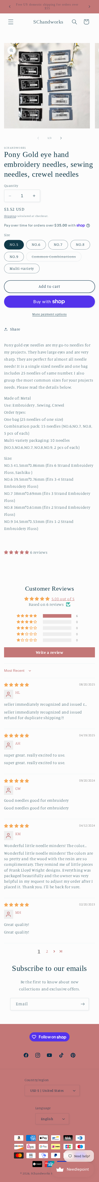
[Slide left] (38, 138)
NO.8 (80, 244)
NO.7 (58, 244)
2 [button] (47, 951)
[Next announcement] (89, 6)
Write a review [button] (49, 652)
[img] (16, 684)
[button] (10, 22)
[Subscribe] (83, 1004)
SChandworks (40, 1173)
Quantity (11, 186)
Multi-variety (22, 268)
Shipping (10, 215)
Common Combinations (56, 257)
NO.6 (36, 244)
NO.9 (14, 256)
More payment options (49, 314)
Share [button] (15, 329)
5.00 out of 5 (63, 598)
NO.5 (14, 244)
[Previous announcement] (9, 6)
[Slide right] (61, 138)
